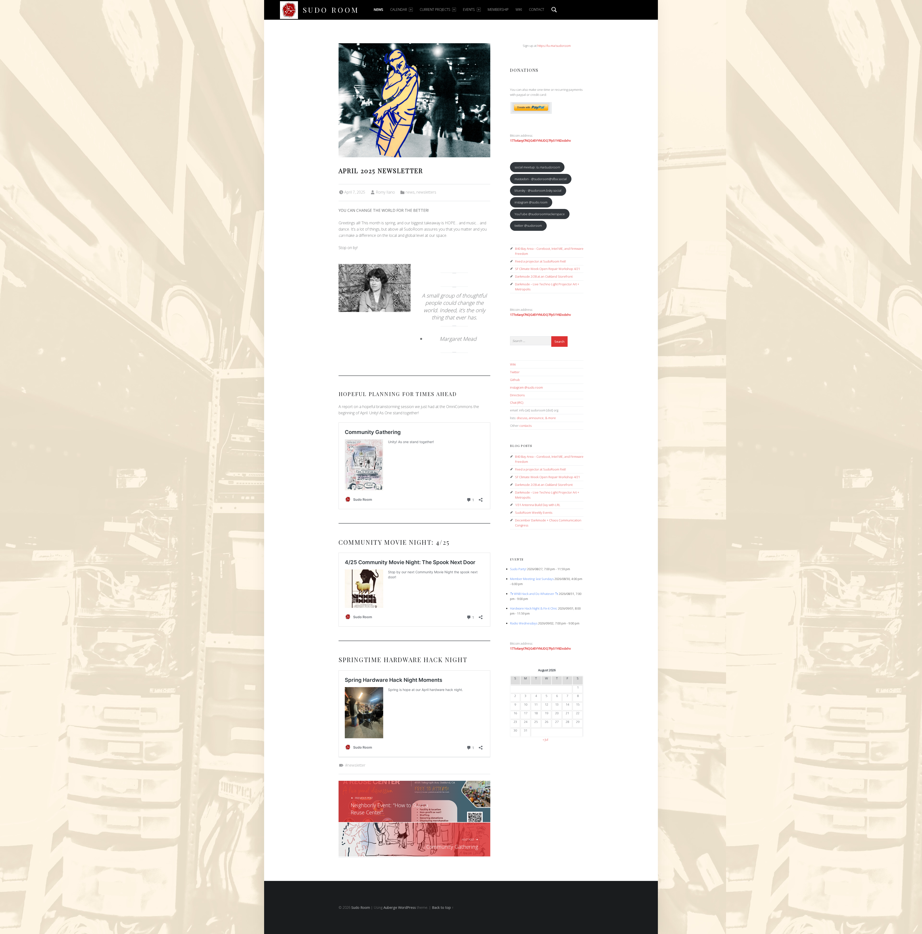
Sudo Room (331, 10)
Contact (536, 9)
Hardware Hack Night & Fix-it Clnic (533, 608)
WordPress (407, 907)
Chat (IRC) (516, 402)
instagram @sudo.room (531, 202)
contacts (525, 425)
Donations (524, 70)
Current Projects (435, 9)
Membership (498, 9)
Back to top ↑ (443, 907)
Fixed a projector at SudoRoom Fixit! (540, 261)
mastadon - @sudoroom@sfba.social (541, 179)
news (410, 192)
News (378, 9)
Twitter (515, 372)
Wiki (519, 9)
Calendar (398, 9)
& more (550, 418)
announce (536, 418)
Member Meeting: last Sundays (532, 579)
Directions (517, 395)
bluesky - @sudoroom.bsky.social (538, 190)
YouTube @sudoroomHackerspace (540, 214)
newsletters (426, 192)
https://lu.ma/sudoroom (554, 45)
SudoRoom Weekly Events (533, 512)
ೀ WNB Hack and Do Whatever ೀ (534, 594)
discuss (522, 418)
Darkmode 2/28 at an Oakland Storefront (544, 276)
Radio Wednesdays (523, 623)
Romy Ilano (385, 192)
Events (469, 9)
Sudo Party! (518, 569)
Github (515, 380)
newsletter (356, 765)
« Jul (545, 739)
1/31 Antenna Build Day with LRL (537, 505)
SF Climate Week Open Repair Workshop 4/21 (547, 269)
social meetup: (537, 167)
